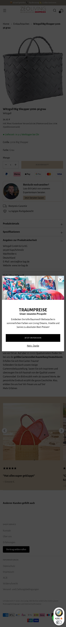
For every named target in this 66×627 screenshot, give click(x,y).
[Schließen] (60, 279)
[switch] (59, 622)
